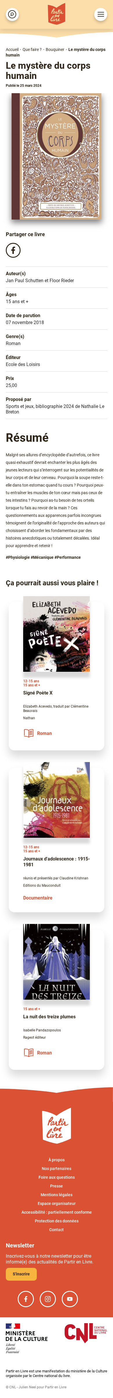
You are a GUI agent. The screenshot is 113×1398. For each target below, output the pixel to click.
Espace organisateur (57, 1203)
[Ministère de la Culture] (27, 1338)
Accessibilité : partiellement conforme (56, 1212)
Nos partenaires (56, 1168)
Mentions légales (56, 1194)
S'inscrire (21, 1274)
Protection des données (57, 1221)
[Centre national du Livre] (86, 1333)
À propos (56, 1159)
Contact (56, 1229)
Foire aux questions (57, 1177)
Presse (56, 1186)
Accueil (12, 49)
